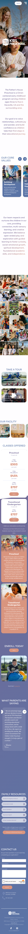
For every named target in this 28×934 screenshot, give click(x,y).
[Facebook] (11, 928)
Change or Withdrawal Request (14, 832)
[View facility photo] (8, 431)
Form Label (4, 869)
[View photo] (9, 282)
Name (3, 858)
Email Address (5, 863)
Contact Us (17, 686)
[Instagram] (17, 928)
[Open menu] (25, 3)
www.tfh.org (14, 923)
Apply (18, 3)
